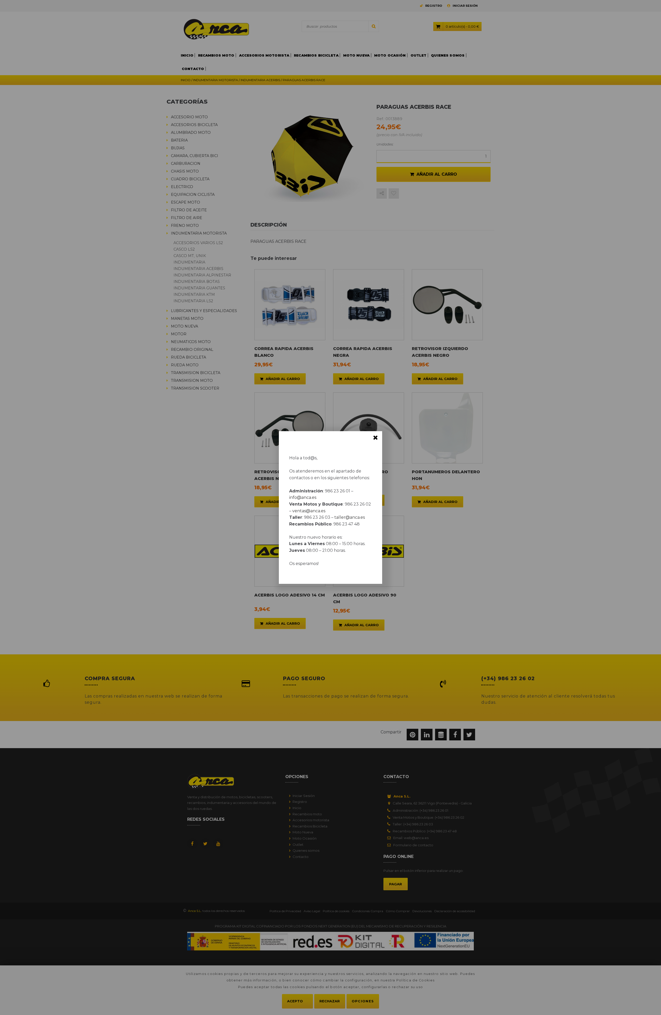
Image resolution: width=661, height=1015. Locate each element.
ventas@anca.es (308, 510)
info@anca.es (302, 497)
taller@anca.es (349, 517)
